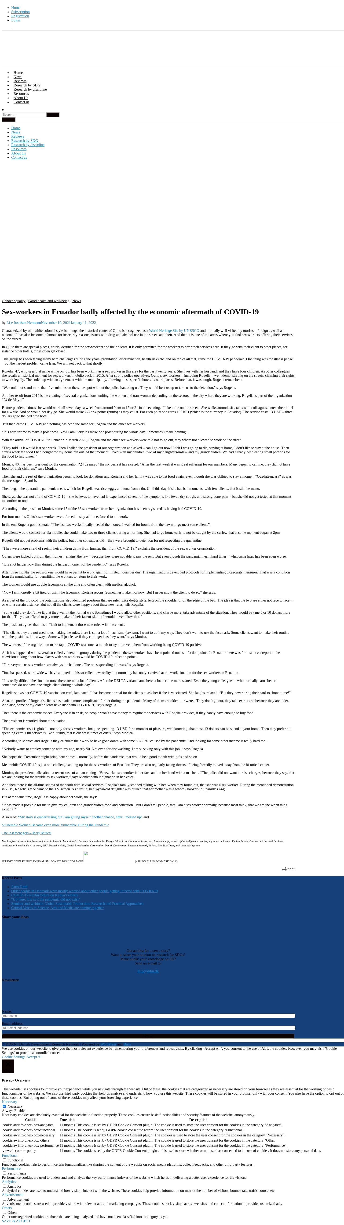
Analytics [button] (9, 1182)
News (18, 77)
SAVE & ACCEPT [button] (16, 1221)
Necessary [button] (9, 1102)
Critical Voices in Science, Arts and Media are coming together (57, 908)
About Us (21, 98)
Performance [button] (11, 1169)
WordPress (108, 1044)
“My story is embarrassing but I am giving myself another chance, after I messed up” (80, 817)
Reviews (20, 81)
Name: (7, 1011)
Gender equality (14, 301)
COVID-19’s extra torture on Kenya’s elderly (44, 895)
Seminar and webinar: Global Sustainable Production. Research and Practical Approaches (77, 904)
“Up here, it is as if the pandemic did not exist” (45, 899)
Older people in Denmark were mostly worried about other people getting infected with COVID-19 (84, 891)
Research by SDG (27, 85)
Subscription (20, 12)
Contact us (21, 102)
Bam (127, 1044)
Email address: (12, 1023)
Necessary (15, 1106)
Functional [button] (10, 1155)
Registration (20, 16)
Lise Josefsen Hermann (24, 323)
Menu (10, 119)
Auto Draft (19, 887)
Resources (21, 94)
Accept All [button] (34, 1057)
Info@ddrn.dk (148, 971)
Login (15, 20)
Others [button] (7, 1208)
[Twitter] (4, 28)
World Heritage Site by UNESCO (174, 331)
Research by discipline (30, 89)
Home (15, 8)
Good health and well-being (49, 301)
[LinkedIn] (10, 28)
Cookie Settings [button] (13, 1057)
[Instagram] (7, 28)
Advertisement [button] (12, 1195)
